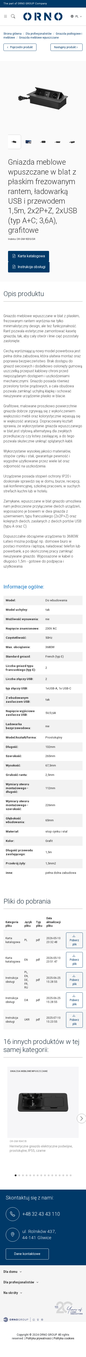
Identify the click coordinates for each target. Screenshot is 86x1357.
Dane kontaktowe (27, 1254)
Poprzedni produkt (21, 47)
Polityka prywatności (39, 1338)
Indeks (12, 239)
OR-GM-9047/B (18, 1141)
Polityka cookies (64, 1338)
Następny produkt (65, 47)
